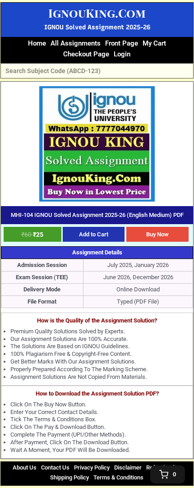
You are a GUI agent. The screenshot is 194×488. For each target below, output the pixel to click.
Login (122, 54)
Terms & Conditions (118, 477)
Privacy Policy (92, 467)
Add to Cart (93, 234)
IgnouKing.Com (97, 13)
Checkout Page (86, 54)
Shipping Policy (69, 477)
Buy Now (157, 234)
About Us (25, 467)
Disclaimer (128, 467)
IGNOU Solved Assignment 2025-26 (97, 27)
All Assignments (76, 43)
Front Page (121, 43)
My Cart (154, 43)
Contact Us (55, 467)
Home (37, 43)
